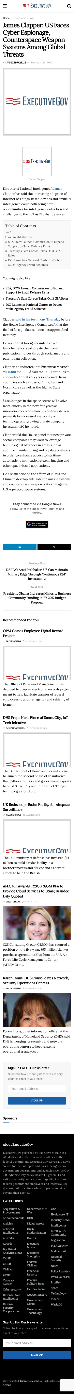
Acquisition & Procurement (11, 1210)
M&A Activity (59, 1245)
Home (6, 17)
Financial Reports (33, 1272)
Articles (8, 1223)
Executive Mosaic (29, 1380)
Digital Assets (35, 1223)
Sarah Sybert (13, 901)
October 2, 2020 (32, 988)
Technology (58, 1293)
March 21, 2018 (32, 815)
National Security (56, 1258)
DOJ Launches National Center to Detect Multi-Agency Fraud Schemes (35, 262)
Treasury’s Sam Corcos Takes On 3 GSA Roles (34, 253)
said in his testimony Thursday (37, 319)
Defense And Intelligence (11, 1296)
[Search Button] (69, 6)
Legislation (58, 1240)
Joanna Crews (13, 815)
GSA (53, 1209)
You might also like (20, 237)
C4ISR (7, 1258)
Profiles (56, 1282)
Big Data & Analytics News (12, 1251)
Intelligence (59, 1225)
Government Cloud (35, 1301)
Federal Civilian (32, 1263)
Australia (8, 1238)
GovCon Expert (37, 1294)
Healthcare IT (59, 1214)
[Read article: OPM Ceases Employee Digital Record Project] (37, 663)
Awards (7, 1243)
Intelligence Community (59, 1232)
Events (31, 1238)
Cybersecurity (12, 1289)
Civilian (8, 1269)
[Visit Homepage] (37, 6)
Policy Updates (60, 1271)
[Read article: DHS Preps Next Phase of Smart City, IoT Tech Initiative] (37, 749)
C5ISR (7, 1264)
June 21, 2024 (30, 901)
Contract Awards (8, 1282)
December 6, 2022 (33, 641)
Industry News (60, 1220)
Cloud (6, 1275)
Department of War (23, 17)
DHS (30, 1218)
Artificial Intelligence (11, 1230)
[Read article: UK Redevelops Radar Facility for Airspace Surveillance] (37, 836)
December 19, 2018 (37, 728)
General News (36, 1289)
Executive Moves (33, 1245)
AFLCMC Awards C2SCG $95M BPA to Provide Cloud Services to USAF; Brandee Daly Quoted (36, 891)
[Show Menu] (5, 6)
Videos (55, 1299)
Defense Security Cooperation (11, 1307)
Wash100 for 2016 (15, 372)
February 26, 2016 (41, 62)
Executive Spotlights (33, 1254)
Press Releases (60, 1277)
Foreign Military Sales (35, 1281)
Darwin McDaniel (15, 728)
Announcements (13, 1218)
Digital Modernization (36, 1230)
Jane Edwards (16, 62)
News (54, 1266)
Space (54, 1288)
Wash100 (56, 1304)
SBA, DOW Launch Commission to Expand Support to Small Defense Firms (36, 244)
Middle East (58, 1251)
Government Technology (35, 1311)
